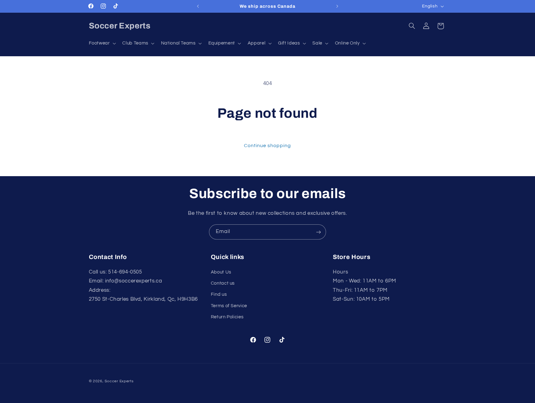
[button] (102, 43)
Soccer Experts (119, 381)
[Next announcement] (337, 6)
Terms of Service (229, 305)
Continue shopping (267, 145)
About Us (221, 272)
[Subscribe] (318, 232)
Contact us (223, 283)
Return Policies (227, 317)
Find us (219, 294)
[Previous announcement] (198, 6)
